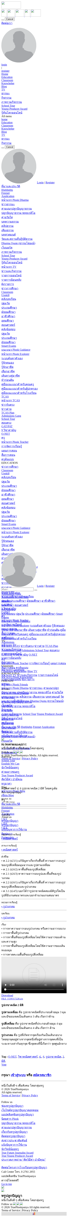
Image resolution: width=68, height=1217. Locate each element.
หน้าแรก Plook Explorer (15, 354)
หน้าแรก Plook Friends (14, 684)
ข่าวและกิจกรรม (11, 271)
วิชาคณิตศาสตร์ (28, 1056)
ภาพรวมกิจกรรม (11, 102)
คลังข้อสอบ (8, 329)
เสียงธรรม (7, 230)
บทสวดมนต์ (8, 234)
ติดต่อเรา (6, 23)
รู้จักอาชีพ (7, 367)
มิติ (3, 1061)
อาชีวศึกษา (8, 316)
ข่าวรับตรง (7, 404)
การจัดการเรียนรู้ (11, 446)
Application (7, 196)
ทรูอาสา (6, 783)
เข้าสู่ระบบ (18, 1075)
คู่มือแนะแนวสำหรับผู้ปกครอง (19, 388)
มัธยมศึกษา (8, 311)
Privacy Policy (30, 758)
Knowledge (7, 83)
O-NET (5, 433)
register (5, 70)
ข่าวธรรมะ (8, 204)
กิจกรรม (6, 97)
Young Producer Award (14, 108)
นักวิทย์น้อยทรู (10, 767)
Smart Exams (8, 345)
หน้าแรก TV (8, 266)
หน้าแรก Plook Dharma (15, 200)
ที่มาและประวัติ (10, 186)
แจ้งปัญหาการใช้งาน (14, 829)
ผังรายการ (7, 284)
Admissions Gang (11, 415)
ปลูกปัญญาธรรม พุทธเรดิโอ (18, 212)
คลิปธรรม (7, 225)
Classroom (7, 80)
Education (7, 77)
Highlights (7, 189)
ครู (3, 437)
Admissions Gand (11, 650)
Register (50, 182)
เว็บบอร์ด (6, 247)
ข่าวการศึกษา (9, 288)
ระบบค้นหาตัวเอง (12, 358)
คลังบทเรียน (8, 299)
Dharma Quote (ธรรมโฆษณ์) (18, 243)
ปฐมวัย (5, 303)
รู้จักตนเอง (7, 362)
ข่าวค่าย (6, 409)
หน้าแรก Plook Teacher (14, 441)
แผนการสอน (9, 450)
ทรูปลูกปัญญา (9, 820)
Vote (3, 1064)
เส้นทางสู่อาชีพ (10, 375)
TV (3, 89)
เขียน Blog (7, 795)
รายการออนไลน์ (11, 275)
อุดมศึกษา (7, 320)
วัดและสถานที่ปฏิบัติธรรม (17, 238)
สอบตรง (6, 422)
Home (4, 74)
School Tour (8, 105)
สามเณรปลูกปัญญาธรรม (16, 208)
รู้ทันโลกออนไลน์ (11, 112)
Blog (4, 86)
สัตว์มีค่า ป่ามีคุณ (11, 779)
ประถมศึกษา (9, 307)
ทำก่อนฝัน (7, 379)
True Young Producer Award (17, 775)
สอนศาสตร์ (8, 324)
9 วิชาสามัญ (8, 430)
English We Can (10, 763)
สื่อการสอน (8, 454)
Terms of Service (10, 758)
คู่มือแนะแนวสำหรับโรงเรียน (18, 392)
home (4, 119)
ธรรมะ (5, 93)
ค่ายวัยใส (7, 217)
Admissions (7, 642)
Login (40, 182)
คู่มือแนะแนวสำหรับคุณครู (17, 384)
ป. (40, 1056)
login (4, 64)
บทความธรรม (10, 221)
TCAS (5, 396)
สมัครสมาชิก (42, 1075)
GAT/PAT (7, 426)
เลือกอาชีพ (8, 371)
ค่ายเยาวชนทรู (10, 771)
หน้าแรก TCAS (10, 400)
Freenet (5, 193)
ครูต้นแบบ (7, 459)
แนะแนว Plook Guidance (15, 349)
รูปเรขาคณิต (53, 1056)
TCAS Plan (7, 412)
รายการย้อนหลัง (11, 279)
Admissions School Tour (35, 650)
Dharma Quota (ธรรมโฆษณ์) (47, 701)
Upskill (5, 295)
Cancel (9, 19)
